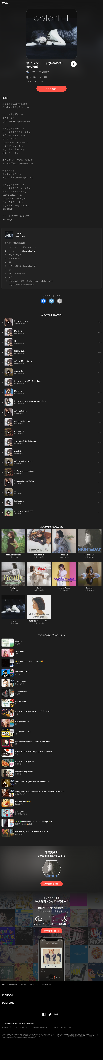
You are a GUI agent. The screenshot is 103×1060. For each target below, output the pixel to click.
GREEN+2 (64, 555)
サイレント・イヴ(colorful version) (41, 984)
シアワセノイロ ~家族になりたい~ (22, 247)
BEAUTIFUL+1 (39, 555)
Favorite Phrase (64, 588)
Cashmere (89, 588)
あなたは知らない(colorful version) (23, 266)
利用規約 (5, 1027)
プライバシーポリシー (20, 1027)
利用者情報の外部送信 (40, 1027)
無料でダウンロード (51, 931)
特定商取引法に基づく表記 (63, 1027)
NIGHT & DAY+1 (89, 555)
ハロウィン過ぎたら (17, 273)
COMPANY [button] (8, 1002)
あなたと (12, 277)
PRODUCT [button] (7, 994)
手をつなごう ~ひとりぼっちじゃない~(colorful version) (31, 281)
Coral (39, 588)
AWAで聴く (51, 88)
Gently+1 (13, 588)
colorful (18, 233)
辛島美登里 (44, 71)
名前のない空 (14, 258)
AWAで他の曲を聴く (51, 883)
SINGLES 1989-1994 (13, 555)
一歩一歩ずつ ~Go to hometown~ (22, 284)
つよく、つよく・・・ (18, 254)
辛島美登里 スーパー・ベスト (39, 621)
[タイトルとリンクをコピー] (59, 301)
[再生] (74, 64)
